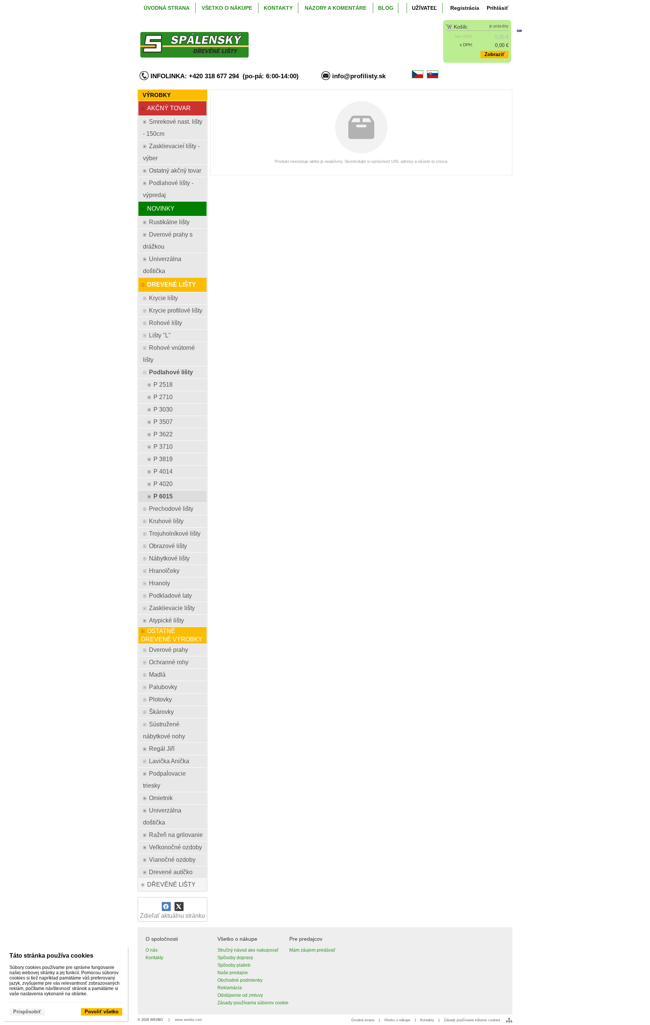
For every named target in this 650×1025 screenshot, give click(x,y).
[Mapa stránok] (509, 1020)
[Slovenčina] (519, 30)
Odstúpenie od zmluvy (240, 995)
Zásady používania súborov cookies (472, 1020)
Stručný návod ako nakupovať (248, 950)
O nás (152, 950)
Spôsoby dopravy (235, 957)
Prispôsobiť (27, 1011)
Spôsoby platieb (234, 965)
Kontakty (154, 957)
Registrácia (464, 8)
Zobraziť (494, 54)
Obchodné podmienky (240, 980)
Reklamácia (229, 987)
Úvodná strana (362, 1020)
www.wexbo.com (188, 1020)
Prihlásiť (498, 8)
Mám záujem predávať (312, 950)
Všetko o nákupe (397, 1020)
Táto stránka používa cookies (51, 955)
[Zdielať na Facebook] (166, 906)
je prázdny (499, 26)
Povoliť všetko (101, 1011)
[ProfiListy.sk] (278, 39)
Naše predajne (232, 972)
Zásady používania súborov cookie (253, 1002)
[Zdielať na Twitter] (179, 906)
